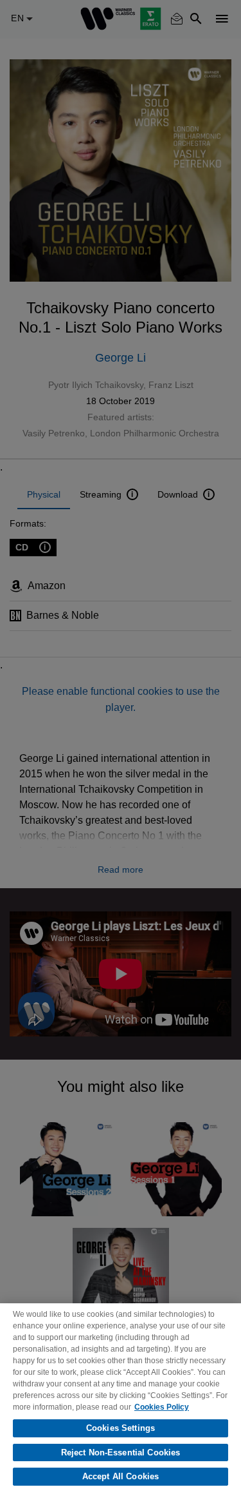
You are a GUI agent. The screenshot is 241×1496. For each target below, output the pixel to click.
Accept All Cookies (120, 1476)
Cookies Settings (120, 1428)
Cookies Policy (161, 1407)
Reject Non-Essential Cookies (121, 1452)
